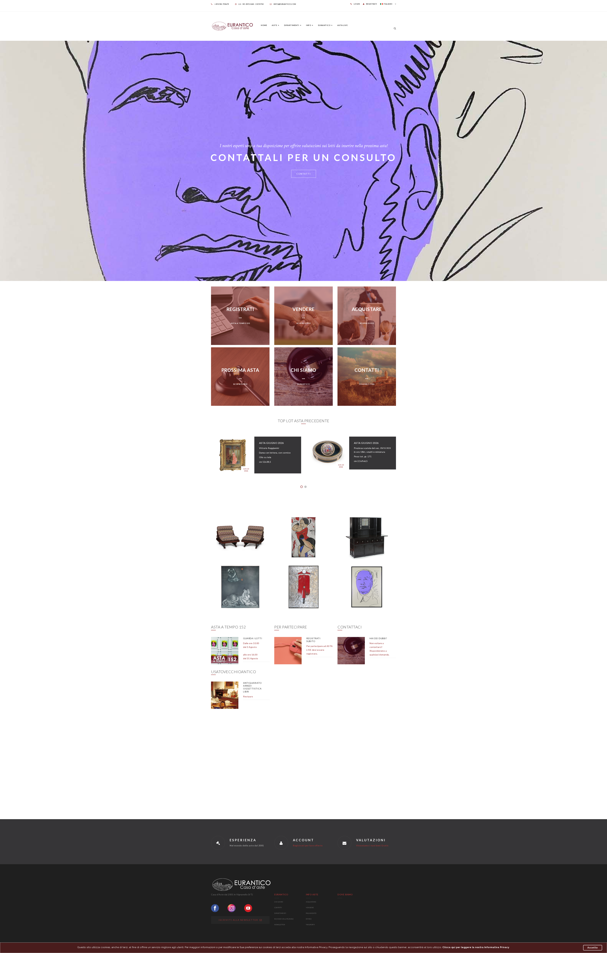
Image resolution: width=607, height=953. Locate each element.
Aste (274, 25)
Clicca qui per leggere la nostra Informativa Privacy (475, 947)
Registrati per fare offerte (308, 845)
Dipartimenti (291, 25)
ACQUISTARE (311, 902)
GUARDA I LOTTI (252, 638)
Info (308, 25)
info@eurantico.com (284, 4)
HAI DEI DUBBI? (378, 638)
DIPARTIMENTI (280, 913)
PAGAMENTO (311, 913)
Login (357, 4)
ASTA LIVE (342, 25)
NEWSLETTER (279, 925)
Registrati (371, 4)
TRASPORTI (310, 925)
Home (264, 25)
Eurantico (324, 25)
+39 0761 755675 (221, 4)
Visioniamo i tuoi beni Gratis (372, 845)
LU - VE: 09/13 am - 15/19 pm (251, 4)
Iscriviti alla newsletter (239, 920)
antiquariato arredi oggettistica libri (252, 687)
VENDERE (310, 907)
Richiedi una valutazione (303, 173)
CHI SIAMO (278, 902)
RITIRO (308, 919)
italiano (387, 4)
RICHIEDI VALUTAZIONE (284, 919)
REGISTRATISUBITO (313, 639)
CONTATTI (278, 907)
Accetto (592, 947)
